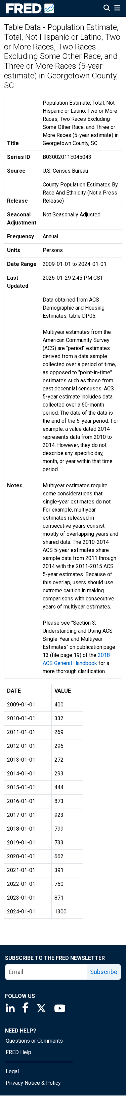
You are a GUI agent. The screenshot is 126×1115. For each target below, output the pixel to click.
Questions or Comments (34, 1041)
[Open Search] (107, 8)
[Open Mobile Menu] (117, 8)
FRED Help (18, 1052)
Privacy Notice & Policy (33, 1083)
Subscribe (103, 971)
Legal (12, 1071)
